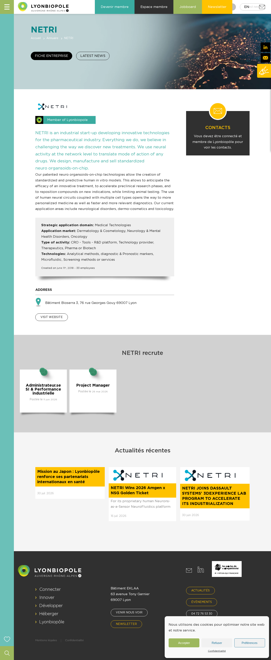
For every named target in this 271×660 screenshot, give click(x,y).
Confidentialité (217, 651)
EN (246, 7)
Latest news (92, 55)
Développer (51, 605)
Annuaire (52, 38)
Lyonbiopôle (51, 622)
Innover (47, 597)
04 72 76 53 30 (201, 613)
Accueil (36, 38)
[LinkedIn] (265, 47)
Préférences (250, 643)
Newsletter (126, 624)
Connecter (50, 589)
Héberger (49, 614)
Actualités (200, 590)
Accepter (184, 643)
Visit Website (51, 317)
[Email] (265, 58)
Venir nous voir (129, 612)
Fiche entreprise (51, 55)
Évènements (201, 602)
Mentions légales (46, 640)
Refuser (217, 643)
